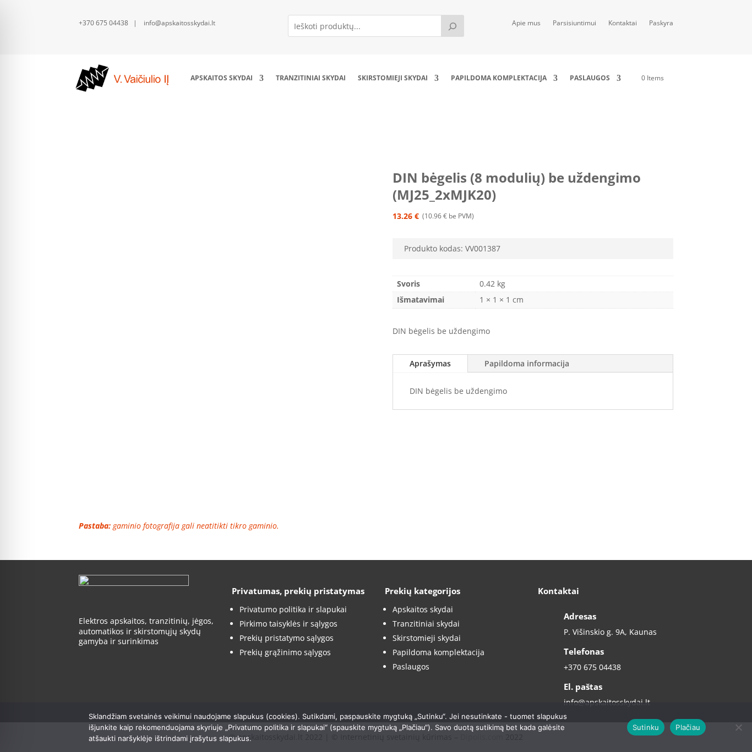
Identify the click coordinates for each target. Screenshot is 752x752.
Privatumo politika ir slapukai (293, 609)
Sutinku (646, 727)
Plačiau (687, 727)
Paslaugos (590, 78)
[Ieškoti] (452, 26)
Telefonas (584, 651)
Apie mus (526, 23)
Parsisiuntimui (574, 23)
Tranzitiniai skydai (311, 78)
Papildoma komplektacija (499, 78)
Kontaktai (622, 23)
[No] (738, 727)
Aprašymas (430, 363)
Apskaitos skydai (221, 78)
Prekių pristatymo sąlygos (286, 638)
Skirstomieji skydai (393, 78)
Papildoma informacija (526, 363)
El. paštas (583, 686)
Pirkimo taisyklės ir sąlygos (288, 623)
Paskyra (661, 23)
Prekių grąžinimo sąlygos (285, 652)
